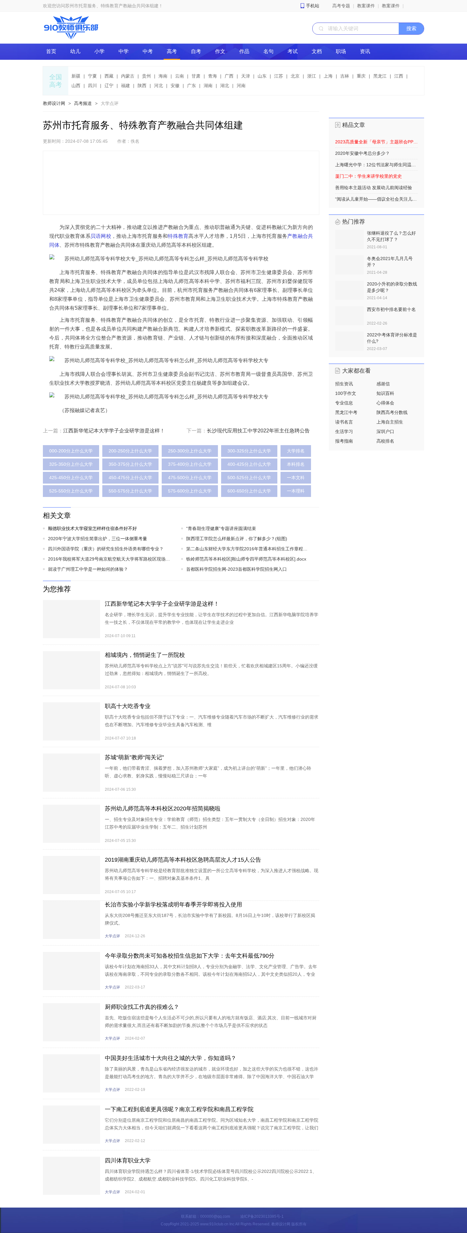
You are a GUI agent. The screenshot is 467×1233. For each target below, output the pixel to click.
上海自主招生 (389, 421)
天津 (245, 76)
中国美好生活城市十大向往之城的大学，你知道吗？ (170, 1058)
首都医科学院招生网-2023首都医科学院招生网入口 (236, 569)
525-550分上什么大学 (71, 490)
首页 (51, 51)
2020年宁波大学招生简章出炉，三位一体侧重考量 (97, 538)
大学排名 (296, 450)
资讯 (365, 51)
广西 (229, 76)
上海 (328, 76)
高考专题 (341, 5)
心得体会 (385, 402)
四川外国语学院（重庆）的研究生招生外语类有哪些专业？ (106, 548)
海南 (163, 76)
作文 (220, 51)
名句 (268, 51)
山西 (75, 85)
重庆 (361, 76)
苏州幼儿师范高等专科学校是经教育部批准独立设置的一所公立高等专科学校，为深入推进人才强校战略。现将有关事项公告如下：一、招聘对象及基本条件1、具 (211, 874)
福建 (125, 85)
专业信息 (344, 402)
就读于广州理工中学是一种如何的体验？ (88, 569)
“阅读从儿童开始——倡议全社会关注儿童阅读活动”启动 (376, 199)
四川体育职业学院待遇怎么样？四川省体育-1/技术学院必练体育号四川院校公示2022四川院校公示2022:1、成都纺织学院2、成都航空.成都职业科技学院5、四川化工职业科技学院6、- (211, 1175)
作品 (244, 51)
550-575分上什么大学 (130, 490)
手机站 (312, 5)
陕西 (142, 85)
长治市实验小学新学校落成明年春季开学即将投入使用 (173, 904)
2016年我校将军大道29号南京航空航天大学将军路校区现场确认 (110, 558)
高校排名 (385, 441)
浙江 (311, 76)
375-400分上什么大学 (190, 464)
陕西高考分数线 (392, 412)
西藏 (109, 76)
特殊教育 (178, 236)
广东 (191, 85)
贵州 (146, 76)
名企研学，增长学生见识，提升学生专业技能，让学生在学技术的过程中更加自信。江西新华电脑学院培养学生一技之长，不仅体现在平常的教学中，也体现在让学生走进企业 (211, 618)
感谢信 (383, 383)
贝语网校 (101, 236)
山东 (262, 76)
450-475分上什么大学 (130, 477)
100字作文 (345, 393)
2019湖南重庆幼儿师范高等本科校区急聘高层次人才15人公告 (183, 860)
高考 (172, 51)
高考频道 (83, 103)
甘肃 (196, 76)
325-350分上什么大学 (71, 464)
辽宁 (109, 85)
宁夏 (92, 76)
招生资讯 (344, 383)
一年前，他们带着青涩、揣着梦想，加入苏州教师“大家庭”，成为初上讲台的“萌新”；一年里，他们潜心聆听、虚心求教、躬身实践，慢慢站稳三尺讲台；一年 (208, 772)
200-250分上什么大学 (130, 450)
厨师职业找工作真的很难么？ (142, 1007)
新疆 (75, 76)
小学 (99, 51)
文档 (317, 51)
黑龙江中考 (346, 412)
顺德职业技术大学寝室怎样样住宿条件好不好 (92, 528)
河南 (241, 85)
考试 (293, 51)
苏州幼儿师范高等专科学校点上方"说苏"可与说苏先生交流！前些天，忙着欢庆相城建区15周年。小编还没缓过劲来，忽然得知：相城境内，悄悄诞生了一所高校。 (211, 669)
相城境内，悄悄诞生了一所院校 (145, 655)
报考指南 (344, 441)
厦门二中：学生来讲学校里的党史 (368, 176)
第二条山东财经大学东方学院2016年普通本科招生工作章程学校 (248, 548)
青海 (212, 76)
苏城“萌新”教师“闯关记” (134, 757)
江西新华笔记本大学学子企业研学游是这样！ (114, 430)
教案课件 (366, 5)
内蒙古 (127, 76)
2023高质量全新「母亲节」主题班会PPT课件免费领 (376, 141)
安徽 (175, 85)
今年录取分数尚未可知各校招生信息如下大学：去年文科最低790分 (189, 956)
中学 (123, 51)
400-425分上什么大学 (249, 464)
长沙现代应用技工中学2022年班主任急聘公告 (258, 430)
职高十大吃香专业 (128, 706)
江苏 (278, 76)
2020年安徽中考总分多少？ (362, 153)
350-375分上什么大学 (130, 464)
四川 (92, 85)
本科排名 (296, 464)
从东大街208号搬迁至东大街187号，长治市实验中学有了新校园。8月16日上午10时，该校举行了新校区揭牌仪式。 (210, 919)
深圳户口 (385, 431)
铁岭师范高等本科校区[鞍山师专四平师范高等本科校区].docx (246, 558)
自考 (196, 51)
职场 (341, 51)
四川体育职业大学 (128, 1160)
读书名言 (344, 421)
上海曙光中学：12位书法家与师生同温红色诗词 (376, 164)
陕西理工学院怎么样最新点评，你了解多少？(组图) (236, 538)
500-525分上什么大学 (249, 477)
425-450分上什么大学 (71, 477)
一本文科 (296, 477)
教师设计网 (54, 103)
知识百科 (385, 393)
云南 (179, 76)
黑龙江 (380, 76)
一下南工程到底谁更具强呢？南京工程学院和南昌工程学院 (179, 1109)
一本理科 (296, 490)
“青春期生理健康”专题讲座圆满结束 (221, 528)
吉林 (344, 76)
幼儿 (75, 51)
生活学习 (344, 431)
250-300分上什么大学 (190, 450)
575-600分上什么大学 (190, 490)
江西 (398, 76)
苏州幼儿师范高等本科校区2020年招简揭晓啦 (162, 808)
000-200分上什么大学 (71, 450)
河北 (158, 85)
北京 (295, 76)
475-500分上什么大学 (190, 477)
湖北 (224, 85)
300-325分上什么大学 (249, 450)
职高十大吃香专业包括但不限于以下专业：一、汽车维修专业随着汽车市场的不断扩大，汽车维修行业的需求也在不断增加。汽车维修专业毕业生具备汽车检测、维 (211, 720)
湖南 (208, 85)
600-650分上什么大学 (249, 490)
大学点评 (109, 103)
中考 (148, 51)
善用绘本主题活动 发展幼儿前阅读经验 (373, 187)
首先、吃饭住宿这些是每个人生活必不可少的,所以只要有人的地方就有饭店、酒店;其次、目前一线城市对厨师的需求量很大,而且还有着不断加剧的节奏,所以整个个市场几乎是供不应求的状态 (210, 1021)
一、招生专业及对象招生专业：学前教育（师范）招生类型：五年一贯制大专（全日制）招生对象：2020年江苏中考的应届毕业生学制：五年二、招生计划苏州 (210, 823)
